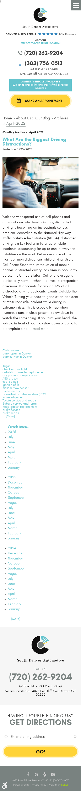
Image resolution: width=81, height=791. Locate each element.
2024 (12, 548)
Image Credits (21, 784)
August (13, 503)
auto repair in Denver (16, 353)
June (11, 442)
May (11, 447)
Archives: (18, 426)
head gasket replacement (19, 407)
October (14, 493)
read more (40, 329)
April (11, 452)
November (15, 487)
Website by (58, 784)
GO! (40, 752)
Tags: (6, 366)
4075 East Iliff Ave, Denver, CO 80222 (43, 74)
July (10, 437)
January (14, 468)
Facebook (28, 774)
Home (7, 118)
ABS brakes (10, 378)
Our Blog (42, 118)
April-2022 (16, 123)
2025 (12, 477)
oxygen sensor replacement (20, 375)
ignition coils (10, 385)
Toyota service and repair (19, 400)
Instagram (53, 774)
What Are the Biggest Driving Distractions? (34, 141)
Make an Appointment (43, 101)
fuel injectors (11, 391)
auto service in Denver (17, 356)
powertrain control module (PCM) (24, 394)
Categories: (11, 350)
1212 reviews (67, 34)
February (14, 462)
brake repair (10, 413)
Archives (61, 118)
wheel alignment (13, 397)
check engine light (14, 369)
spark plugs (10, 381)
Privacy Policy (39, 784)
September (16, 498)
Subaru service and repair (20, 403)
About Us (23, 118)
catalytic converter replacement (23, 372)
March (12, 457)
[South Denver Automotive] (40, 17)
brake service (11, 410)
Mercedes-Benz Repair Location (40, 43)
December (15, 482)
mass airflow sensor (15, 388)
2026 (12, 432)
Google (36, 774)
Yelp (44, 774)
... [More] (8, 416)
